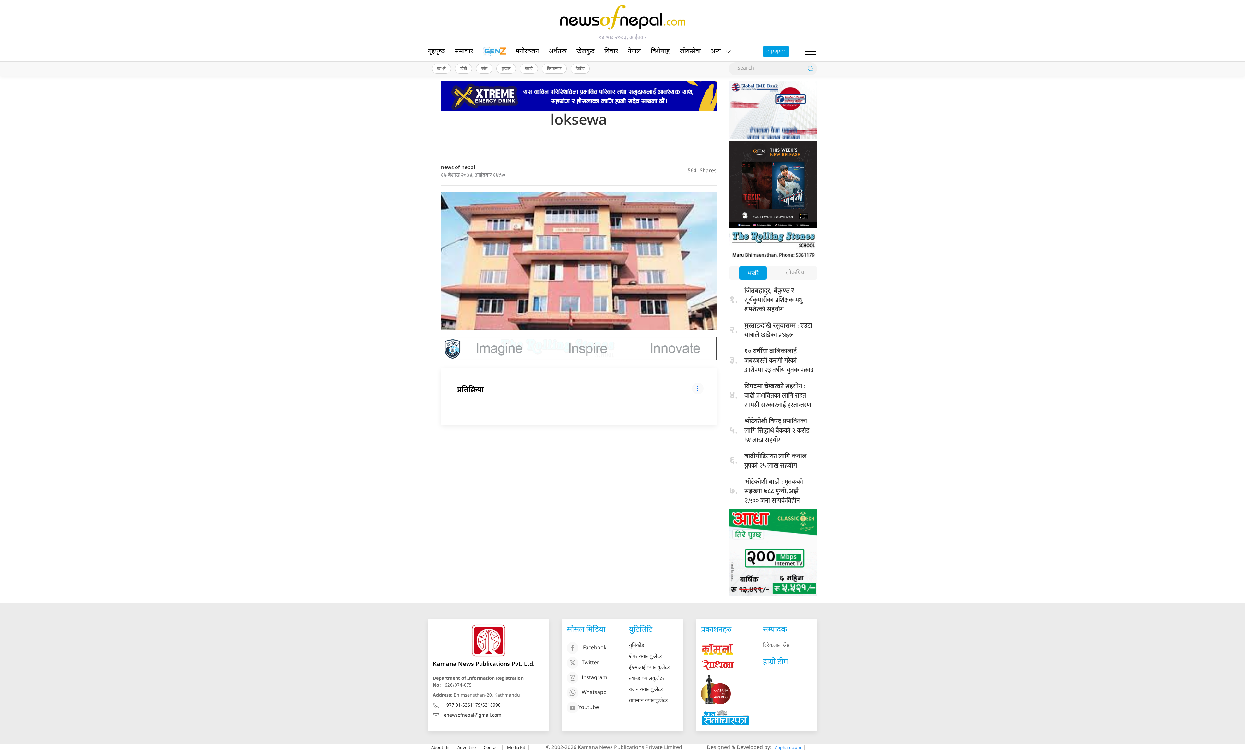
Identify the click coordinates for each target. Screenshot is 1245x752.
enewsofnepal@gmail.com (472, 715)
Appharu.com (788, 747)
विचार (611, 51)
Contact (491, 747)
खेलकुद (585, 51)
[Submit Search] (810, 68)
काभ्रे (441, 68)
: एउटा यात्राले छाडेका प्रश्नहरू (778, 330)
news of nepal (458, 167)
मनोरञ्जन (527, 51)
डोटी (463, 68)
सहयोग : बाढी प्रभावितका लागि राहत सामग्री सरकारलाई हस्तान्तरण (777, 396)
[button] (810, 51)
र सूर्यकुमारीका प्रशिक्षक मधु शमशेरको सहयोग (773, 300)
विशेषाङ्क (660, 51)
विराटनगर (554, 68)
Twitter (590, 663)
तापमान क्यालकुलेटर (648, 701)
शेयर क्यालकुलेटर (645, 657)
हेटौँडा (580, 68)
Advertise (466, 747)
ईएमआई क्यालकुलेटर (649, 668)
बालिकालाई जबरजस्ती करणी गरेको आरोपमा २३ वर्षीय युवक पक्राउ (778, 361)
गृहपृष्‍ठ (436, 51)
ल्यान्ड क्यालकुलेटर (647, 679)
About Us (440, 747)
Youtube (588, 707)
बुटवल (506, 68)
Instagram (594, 678)
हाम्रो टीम (775, 662)
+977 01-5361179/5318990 (472, 705)
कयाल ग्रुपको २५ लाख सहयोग (775, 461)
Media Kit (516, 747)
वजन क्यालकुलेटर (646, 690)
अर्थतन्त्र (558, 51)
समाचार (464, 51)
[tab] (753, 274)
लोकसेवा (690, 51)
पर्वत (484, 68)
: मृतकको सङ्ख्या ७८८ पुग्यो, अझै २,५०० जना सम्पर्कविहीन (773, 491)
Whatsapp (594, 692)
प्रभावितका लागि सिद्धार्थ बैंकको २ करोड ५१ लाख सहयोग (776, 430)
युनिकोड (636, 645)
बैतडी (529, 68)
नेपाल (634, 51)
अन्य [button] (715, 51)
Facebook (595, 648)
